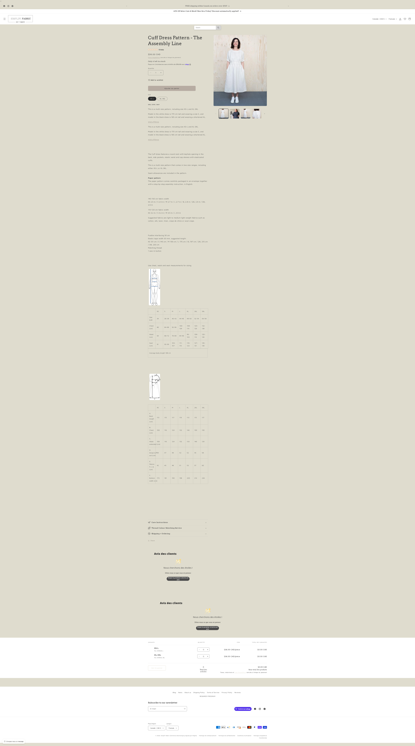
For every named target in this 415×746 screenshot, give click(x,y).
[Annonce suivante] (288, 6)
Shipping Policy (199, 692)
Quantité (151, 68)
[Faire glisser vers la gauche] (215, 113)
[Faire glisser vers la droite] (264, 113)
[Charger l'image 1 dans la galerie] (224, 114)
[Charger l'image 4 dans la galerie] (256, 114)
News (180, 692)
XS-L (152, 99)
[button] (4, 19)
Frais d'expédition (154, 57)
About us (187, 692)
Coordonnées (263, 738)
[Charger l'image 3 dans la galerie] (246, 114)
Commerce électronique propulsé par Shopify (183, 735)
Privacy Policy (227, 692)
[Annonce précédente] (126, 6)
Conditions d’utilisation (244, 735)
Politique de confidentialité (227, 735)
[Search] (218, 28)
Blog (174, 692)
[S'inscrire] (184, 708)
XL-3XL (162, 99)
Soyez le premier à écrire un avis (178, 579)
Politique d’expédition (260, 735)
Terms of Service (213, 692)
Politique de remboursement (207, 735)
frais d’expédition (240, 672)
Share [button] (153, 540)
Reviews (238, 692)
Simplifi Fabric (165, 735)
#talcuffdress (153, 122)
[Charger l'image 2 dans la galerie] (234, 114)
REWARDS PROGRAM (207, 696)
